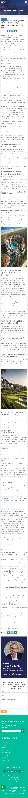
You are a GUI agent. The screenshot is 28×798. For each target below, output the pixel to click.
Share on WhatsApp (15, 31)
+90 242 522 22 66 (15, 779)
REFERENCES (5, 757)
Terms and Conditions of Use (18, 793)
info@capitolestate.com (15, 781)
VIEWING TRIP (5, 755)
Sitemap (14, 795)
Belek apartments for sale (9, 500)
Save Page (11, 19)
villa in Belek (8, 418)
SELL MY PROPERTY (6, 750)
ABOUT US (4, 742)
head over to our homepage (8, 622)
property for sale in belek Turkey (15, 179)
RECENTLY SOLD (5, 760)
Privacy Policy (6, 793)
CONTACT (4, 745)
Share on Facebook (8, 31)
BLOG (3, 747)
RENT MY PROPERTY (6, 752)
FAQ (3, 740)
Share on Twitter (12, 31)
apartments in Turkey (18, 559)
